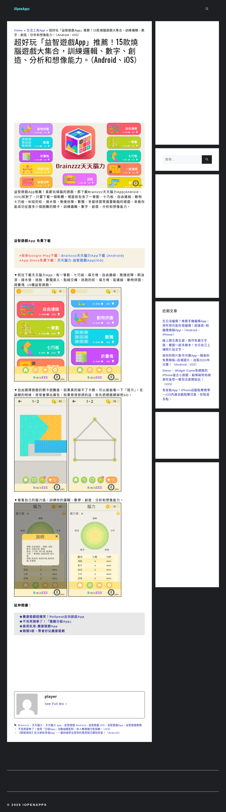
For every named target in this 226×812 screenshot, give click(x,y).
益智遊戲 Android (75, 725)
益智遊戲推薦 (134, 725)
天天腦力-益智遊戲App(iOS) (80, 260)
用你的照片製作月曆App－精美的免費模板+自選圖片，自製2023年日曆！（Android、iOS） (186, 360)
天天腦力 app (53, 725)
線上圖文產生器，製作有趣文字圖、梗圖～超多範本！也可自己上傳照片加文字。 (186, 345)
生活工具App (36, 30)
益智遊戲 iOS (97, 725)
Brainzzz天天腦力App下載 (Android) (92, 255)
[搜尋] (207, 159)
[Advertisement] (79, 94)
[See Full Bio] (66, 704)
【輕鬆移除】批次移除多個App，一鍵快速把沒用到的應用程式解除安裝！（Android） (69, 732)
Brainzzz (23, 725)
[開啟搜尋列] (207, 9)
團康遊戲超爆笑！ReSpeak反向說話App (53, 616)
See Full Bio (54, 704)
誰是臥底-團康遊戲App (40, 626)
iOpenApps (22, 8)
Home (18, 30)
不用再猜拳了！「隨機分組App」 (48, 621)
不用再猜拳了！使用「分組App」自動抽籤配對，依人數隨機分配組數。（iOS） (65, 729)
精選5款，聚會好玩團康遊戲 (44, 631)
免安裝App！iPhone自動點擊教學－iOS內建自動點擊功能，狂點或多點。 (186, 395)
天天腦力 (37, 725)
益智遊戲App (115, 725)
